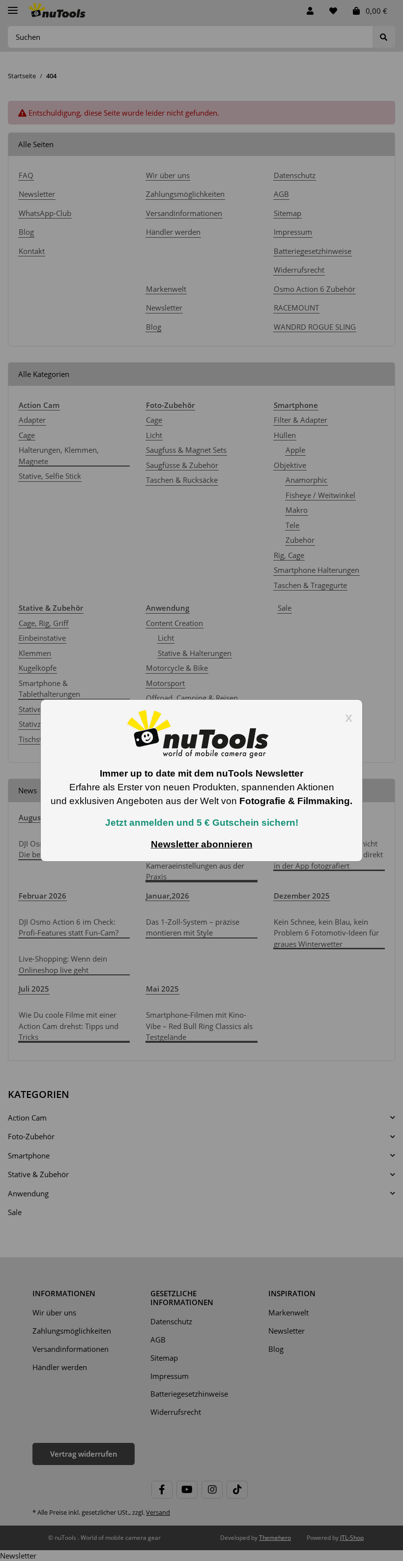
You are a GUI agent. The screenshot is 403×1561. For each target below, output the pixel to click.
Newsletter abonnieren (202, 844)
